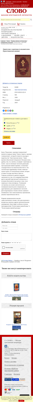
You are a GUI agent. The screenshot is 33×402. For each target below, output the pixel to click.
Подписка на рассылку (11, 30)
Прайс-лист (19, 35)
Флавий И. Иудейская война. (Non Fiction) (16, 324)
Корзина (22, 24)
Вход (5, 24)
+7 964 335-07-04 (24, 6)
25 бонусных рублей (25, 214)
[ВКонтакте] (4, 111)
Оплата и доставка (17, 1)
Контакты (25, 1)
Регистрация (12, 24)
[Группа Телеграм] (4, 2)
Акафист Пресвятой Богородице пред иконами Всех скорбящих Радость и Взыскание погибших (16, 295)
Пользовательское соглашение (14, 365)
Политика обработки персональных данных (11, 370)
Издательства (17, 37)
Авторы (4, 37)
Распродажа (6, 31)
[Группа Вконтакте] (1, 2)
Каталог (7, 358)
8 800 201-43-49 (25, 5)
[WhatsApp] (13, 111)
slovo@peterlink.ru (9, 355)
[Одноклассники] (6, 111)
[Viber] (10, 111)
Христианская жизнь (21, 89)
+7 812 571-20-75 (16, 6)
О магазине (8, 1)
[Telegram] (8, 111)
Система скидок (8, 33)
